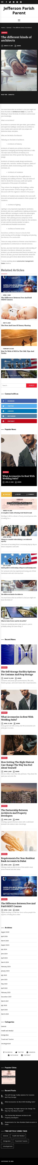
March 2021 (5, 1001)
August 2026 (5, 932)
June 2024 (4, 953)
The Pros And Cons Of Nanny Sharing (16, 325)
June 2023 (4, 979)
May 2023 (4, 984)
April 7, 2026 (7, 295)
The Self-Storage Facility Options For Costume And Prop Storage (19, 1096)
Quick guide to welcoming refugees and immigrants (18, 568)
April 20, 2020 (7, 537)
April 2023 (4, 988)
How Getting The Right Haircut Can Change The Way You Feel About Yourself (17, 765)
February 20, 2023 (8, 348)
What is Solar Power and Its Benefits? (13, 621)
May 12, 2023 (7, 323)
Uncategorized (6, 1043)
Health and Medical (7, 1031)
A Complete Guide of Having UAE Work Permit (16, 513)
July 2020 (4, 1005)
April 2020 (4, 1010)
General (4, 32)
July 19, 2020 (7, 565)
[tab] (6, 494)
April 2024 (4, 958)
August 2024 (5, 945)
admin (19, 46)
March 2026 (5, 941)
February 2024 (6, 966)
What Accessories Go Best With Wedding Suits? (18, 477)
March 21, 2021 (7, 592)
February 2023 (6, 992)
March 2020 (5, 1014)
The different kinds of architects (12, 594)
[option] (19, 460)
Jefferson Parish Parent (19, 10)
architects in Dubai (18, 112)
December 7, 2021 (8, 618)
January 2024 (5, 971)
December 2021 (6, 997)
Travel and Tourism (7, 1039)
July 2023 (4, 975)
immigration (5, 1035)
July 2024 (4, 949)
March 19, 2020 (7, 510)
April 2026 (4, 936)
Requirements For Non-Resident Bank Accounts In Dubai (21, 1123)
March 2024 (5, 962)
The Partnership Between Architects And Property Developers (14, 813)
